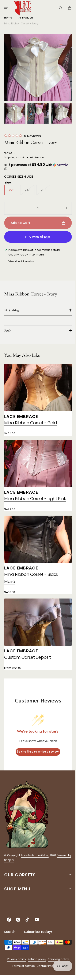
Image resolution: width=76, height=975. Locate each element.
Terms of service (22, 964)
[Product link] (36, 399)
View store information (21, 261)
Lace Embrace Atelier (35, 853)
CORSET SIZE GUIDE (18, 176)
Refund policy (35, 957)
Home (8, 17)
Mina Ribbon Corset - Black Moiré (31, 578)
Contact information (48, 964)
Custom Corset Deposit (27, 655)
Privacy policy (15, 957)
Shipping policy (56, 957)
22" (13, 191)
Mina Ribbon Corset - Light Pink (30, 497)
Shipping (10, 157)
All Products (26, 17)
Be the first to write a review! (36, 750)
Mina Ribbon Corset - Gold (30, 421)
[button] (6, 8)
